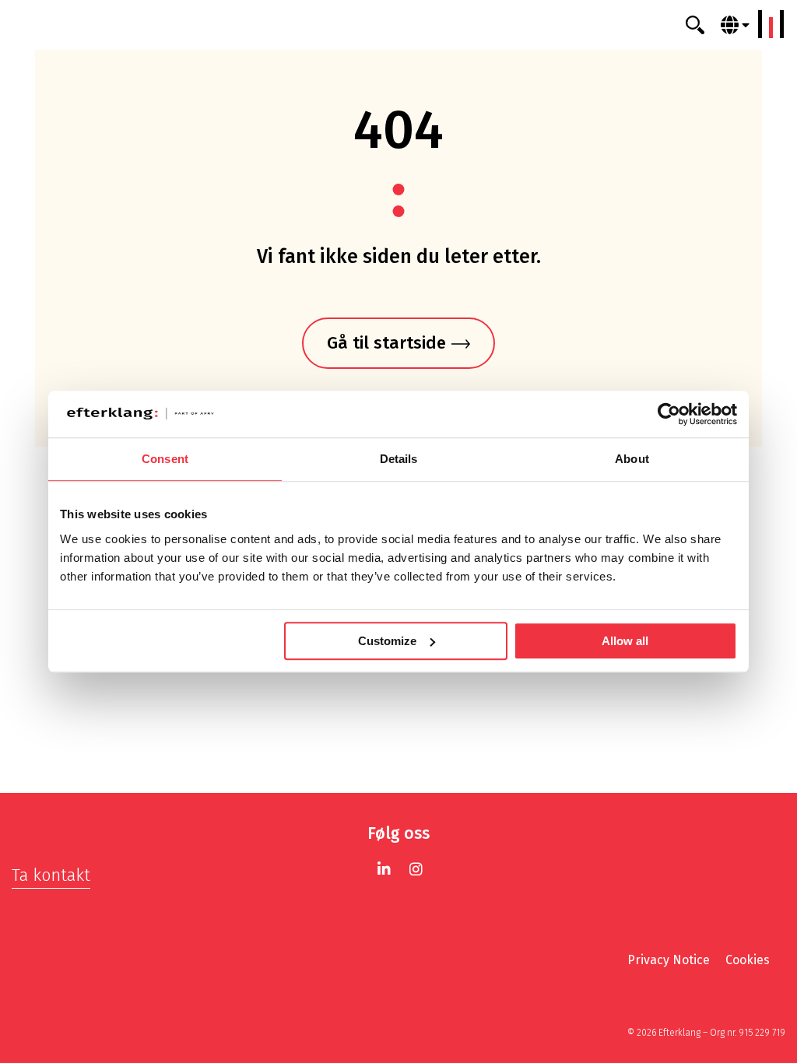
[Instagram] (416, 868)
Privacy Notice (668, 959)
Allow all (625, 640)
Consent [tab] (165, 458)
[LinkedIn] (384, 868)
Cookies (747, 959)
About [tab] (632, 458)
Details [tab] (399, 458)
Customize (387, 640)
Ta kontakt (51, 875)
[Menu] (771, 24)
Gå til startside (386, 342)
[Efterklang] (398, 25)
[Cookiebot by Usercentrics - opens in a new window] (669, 414)
